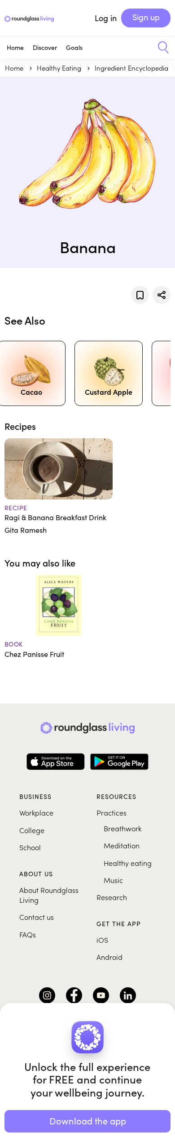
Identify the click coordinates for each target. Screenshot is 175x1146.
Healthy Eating (60, 67)
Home (15, 47)
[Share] (162, 295)
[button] (160, 47)
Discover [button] (45, 47)
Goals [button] (74, 47)
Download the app (87, 1121)
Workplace (36, 812)
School (30, 847)
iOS (102, 940)
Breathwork (122, 828)
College (31, 830)
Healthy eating (128, 863)
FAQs (27, 934)
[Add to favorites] (140, 295)
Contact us (36, 917)
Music (113, 880)
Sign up (146, 17)
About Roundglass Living (49, 895)
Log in (106, 18)
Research (111, 897)
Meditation (122, 845)
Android (109, 957)
